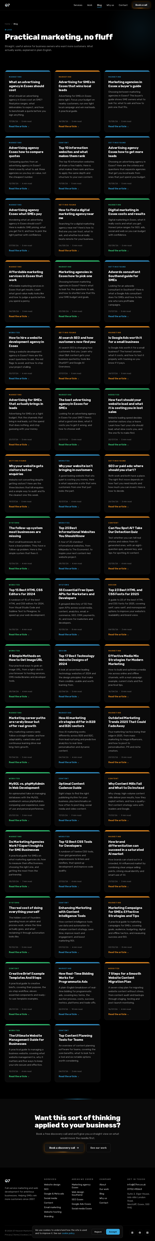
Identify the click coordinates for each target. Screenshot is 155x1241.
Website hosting (52, 1212)
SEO (46, 1189)
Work (89, 5)
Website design (52, 1184)
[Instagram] (147, 1232)
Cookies (24, 1234)
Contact (123, 5)
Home (7, 24)
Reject (98, 1232)
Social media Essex (82, 1208)
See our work (98, 1147)
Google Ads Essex (81, 1204)
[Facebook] (140, 1232)
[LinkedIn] (132, 1232)
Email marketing (52, 1207)
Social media (50, 1198)
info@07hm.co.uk (136, 1184)
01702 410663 (134, 1189)
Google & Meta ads (54, 1193)
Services (78, 5)
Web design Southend (78, 1193)
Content (48, 1202)
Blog (99, 5)
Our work (104, 1189)
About (102, 1184)
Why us (110, 5)
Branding (48, 1216)
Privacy (8, 1234)
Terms (16, 1234)
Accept (113, 1232)
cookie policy (68, 1233)
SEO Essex (77, 1199)
